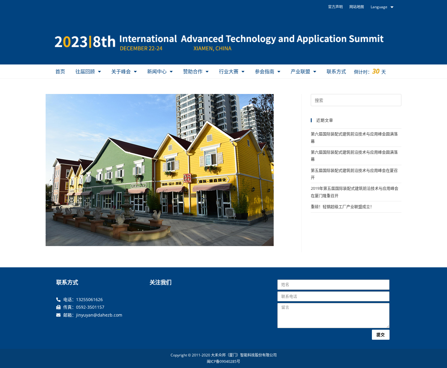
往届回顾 (85, 71)
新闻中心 (157, 71)
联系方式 (336, 71)
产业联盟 (300, 71)
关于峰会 (121, 71)
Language (379, 6)
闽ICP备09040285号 (223, 361)
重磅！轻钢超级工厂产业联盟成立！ (342, 206)
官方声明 (335, 6)
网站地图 (356, 6)
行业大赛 (228, 71)
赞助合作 (193, 71)
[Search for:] (356, 99)
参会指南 (264, 71)
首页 (60, 71)
